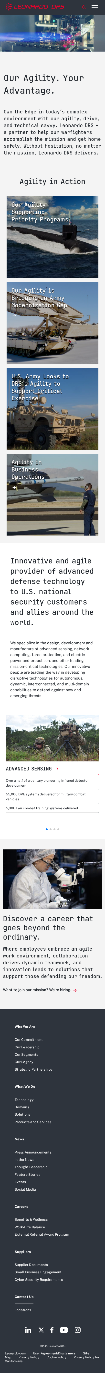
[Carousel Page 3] (54, 829)
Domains (22, 1107)
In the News (24, 1160)
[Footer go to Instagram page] (77, 1330)
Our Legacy (24, 1062)
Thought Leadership (31, 1167)
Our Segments (26, 1054)
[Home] (35, 7)
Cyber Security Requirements (39, 1280)
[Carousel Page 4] (58, 829)
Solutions (22, 1114)
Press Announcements (33, 1152)
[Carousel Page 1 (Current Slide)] (47, 829)
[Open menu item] (94, 7)
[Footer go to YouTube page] (64, 1330)
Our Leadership (27, 1047)
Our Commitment (29, 1040)
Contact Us (24, 1297)
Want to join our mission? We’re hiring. (37, 990)
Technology (24, 1100)
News (19, 1139)
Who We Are (25, 1027)
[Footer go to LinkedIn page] (28, 1330)
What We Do (25, 1086)
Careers (21, 1206)
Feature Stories (27, 1174)
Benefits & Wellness (31, 1219)
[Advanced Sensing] (52, 738)
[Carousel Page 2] (51, 829)
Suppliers (23, 1252)
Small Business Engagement (38, 1272)
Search (84, 7)
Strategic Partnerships (33, 1069)
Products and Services (33, 1122)
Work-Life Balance (30, 1227)
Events (20, 1182)
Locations (23, 1310)
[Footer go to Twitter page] (41, 1330)
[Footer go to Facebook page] (52, 1330)
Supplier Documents (31, 1265)
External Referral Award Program (42, 1234)
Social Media (25, 1189)
